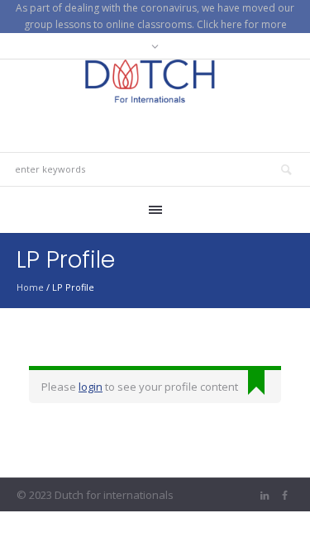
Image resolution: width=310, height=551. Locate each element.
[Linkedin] (264, 495)
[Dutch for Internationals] (155, 81)
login (91, 386)
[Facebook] (284, 495)
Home (30, 287)
